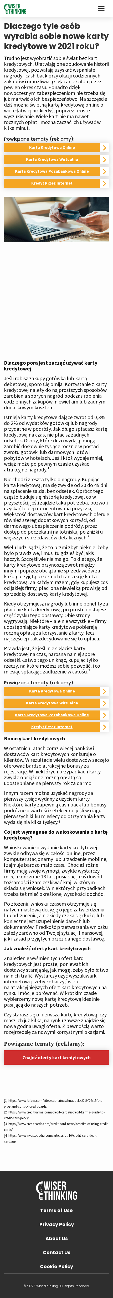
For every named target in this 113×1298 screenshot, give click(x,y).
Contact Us (56, 1252)
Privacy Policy (56, 1224)
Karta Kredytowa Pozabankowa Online (52, 171)
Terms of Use (56, 1210)
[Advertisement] (56, 299)
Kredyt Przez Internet (52, 183)
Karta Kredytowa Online (52, 147)
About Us (56, 1238)
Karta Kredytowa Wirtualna (52, 159)
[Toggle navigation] (101, 9)
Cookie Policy (56, 1266)
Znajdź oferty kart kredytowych (57, 1057)
